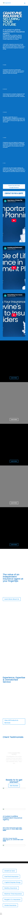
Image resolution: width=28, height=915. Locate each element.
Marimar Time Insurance (13, 894)
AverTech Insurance (11, 877)
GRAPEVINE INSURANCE (12, 19)
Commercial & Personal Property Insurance (16, 711)
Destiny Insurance (10, 888)
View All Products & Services (11, 721)
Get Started (14, 786)
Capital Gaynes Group (12, 882)
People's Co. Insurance (12, 900)
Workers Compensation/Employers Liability (16, 714)
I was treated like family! (14, 753)
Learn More (14, 378)
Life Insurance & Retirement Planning (14, 709)
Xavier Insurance (10, 905)
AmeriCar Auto (9, 871)
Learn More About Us (11, 599)
